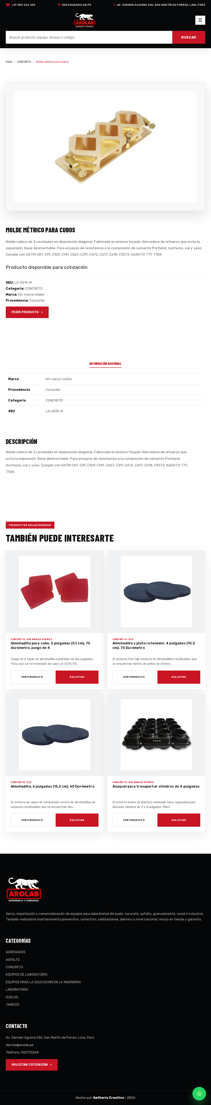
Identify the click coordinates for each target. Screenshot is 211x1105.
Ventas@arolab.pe (74, 5)
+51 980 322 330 (20, 5)
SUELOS (12, 997)
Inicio (9, 61)
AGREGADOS (15, 952)
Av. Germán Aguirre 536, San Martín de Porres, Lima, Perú (159, 5)
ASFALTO (13, 960)
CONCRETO (24, 61)
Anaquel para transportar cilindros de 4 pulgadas (156, 786)
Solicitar (77, 676)
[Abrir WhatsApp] (199, 1093)
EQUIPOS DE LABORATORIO (26, 974)
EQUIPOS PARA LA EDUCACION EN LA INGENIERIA (43, 982)
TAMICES (12, 1005)
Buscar (188, 37)
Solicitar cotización (30, 1064)
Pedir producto (25, 312)
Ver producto (32, 676)
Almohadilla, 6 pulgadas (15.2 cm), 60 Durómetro (52, 786)
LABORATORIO (17, 989)
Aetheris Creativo (108, 1098)
